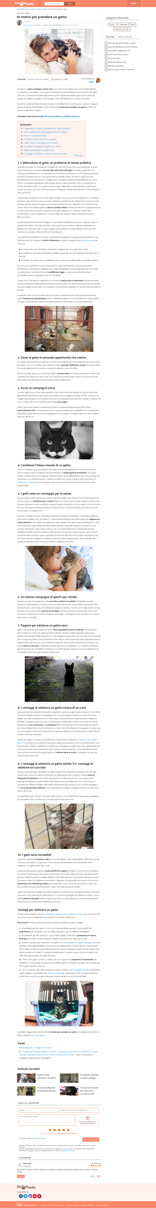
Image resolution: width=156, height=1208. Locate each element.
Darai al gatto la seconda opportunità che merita (45, 132)
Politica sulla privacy (87, 1205)
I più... (127, 29)
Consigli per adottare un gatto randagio (89, 1076)
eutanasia (87, 240)
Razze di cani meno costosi (118, 54)
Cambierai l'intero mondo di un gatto (40, 139)
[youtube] (35, 1196)
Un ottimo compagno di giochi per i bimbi (42, 146)
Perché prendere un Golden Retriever (62, 116)
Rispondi (21, 1176)
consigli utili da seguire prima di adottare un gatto (63, 914)
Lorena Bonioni (29, 25)
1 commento (27, 21)
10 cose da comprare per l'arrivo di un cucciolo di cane (89, 1091)
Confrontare (123, 24)
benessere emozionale (26, 482)
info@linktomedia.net (68, 1151)
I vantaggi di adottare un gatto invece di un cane (45, 153)
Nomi (133, 24)
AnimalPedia (20, 9)
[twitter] (25, 1196)
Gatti (91, 82)
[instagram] (30, 1196)
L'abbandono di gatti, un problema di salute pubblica (46, 128)
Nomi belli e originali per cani (119, 50)
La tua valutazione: (48, 1133)
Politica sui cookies (101, 1205)
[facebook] (21, 1196)
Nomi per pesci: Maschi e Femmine (121, 69)
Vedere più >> (79, 155)
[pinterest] (39, 1196)
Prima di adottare (30, 9)
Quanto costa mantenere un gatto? (46, 1076)
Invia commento (91, 1139)
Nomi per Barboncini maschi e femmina (122, 46)
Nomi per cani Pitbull (116, 65)
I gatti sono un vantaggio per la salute (40, 143)
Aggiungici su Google (61, 79)
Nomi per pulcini (114, 58)
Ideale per (118, 29)
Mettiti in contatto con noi (56, 1205)
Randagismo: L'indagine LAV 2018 (36, 1047)
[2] (49, 519)
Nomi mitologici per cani (117, 62)
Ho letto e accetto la (33, 1138)
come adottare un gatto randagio (77, 942)
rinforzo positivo (54, 973)
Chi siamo (43, 1205)
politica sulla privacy (39, 1138)
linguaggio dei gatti (81, 970)
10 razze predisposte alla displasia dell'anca (46, 1089)
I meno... (112, 24)
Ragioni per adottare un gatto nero (39, 150)
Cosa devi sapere (42, 9)
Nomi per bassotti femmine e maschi (122, 43)
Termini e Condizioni (73, 1205)
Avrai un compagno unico (35, 135)
